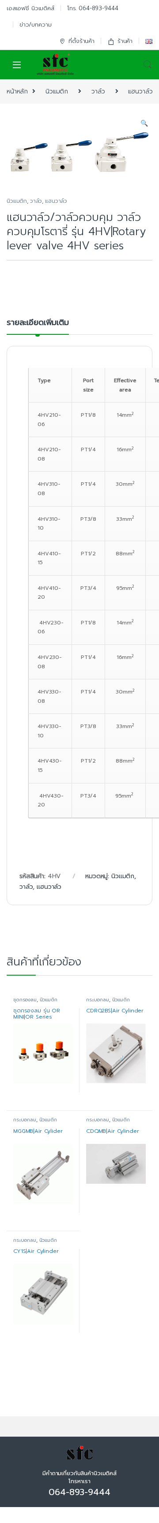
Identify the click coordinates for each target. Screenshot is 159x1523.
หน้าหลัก (17, 91)
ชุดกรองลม (25, 1000)
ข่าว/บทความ (35, 24)
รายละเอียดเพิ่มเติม (38, 323)
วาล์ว (98, 91)
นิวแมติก (56, 91)
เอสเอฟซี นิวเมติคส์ (30, 8)
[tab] (38, 326)
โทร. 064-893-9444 (92, 8)
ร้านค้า (124, 41)
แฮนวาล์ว (140, 91)
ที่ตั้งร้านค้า (81, 41)
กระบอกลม (97, 1000)
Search (147, 65)
